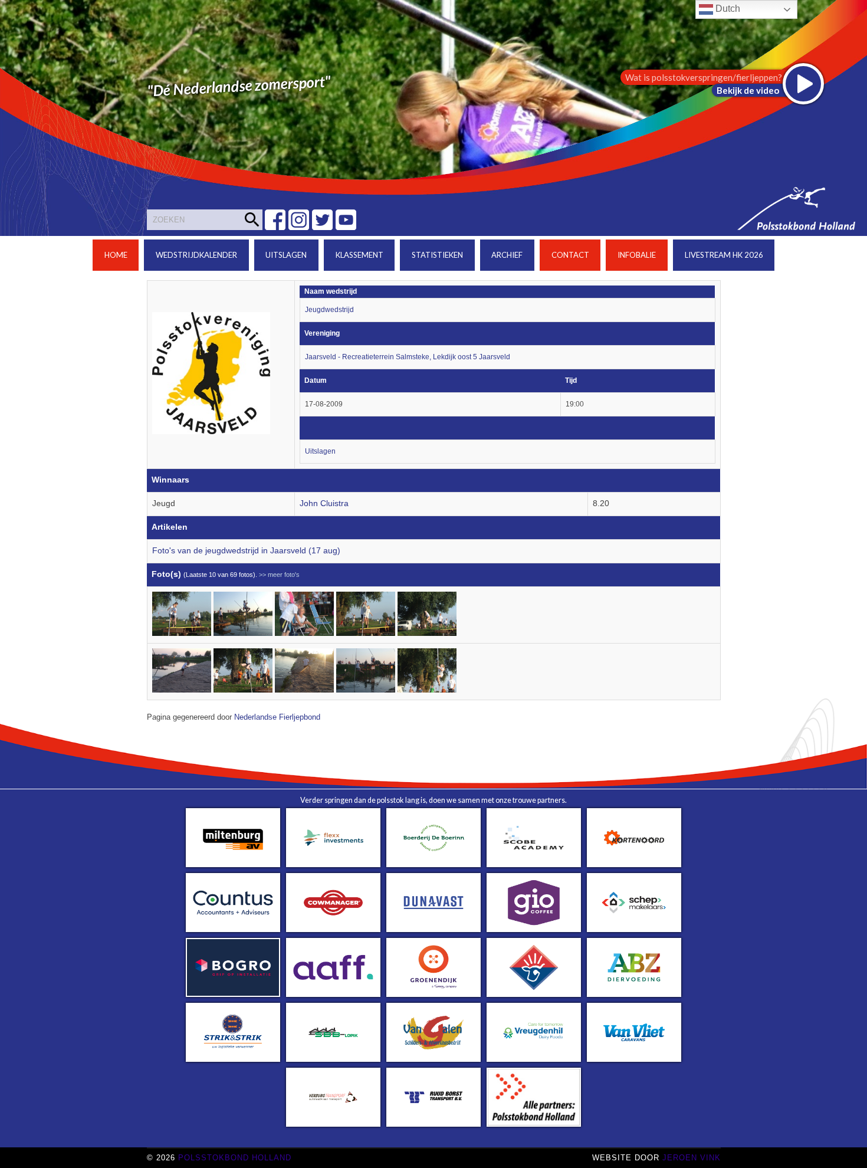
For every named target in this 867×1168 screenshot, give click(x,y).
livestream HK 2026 (724, 255)
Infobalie (637, 255)
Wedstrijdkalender (196, 255)
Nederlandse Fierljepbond (277, 717)
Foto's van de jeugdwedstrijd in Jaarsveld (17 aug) (246, 550)
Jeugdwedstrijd (329, 310)
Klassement (359, 255)
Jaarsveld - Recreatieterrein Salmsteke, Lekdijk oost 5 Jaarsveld (407, 357)
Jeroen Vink (691, 1157)
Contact (570, 255)
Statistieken (437, 255)
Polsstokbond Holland (234, 1157)
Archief (507, 255)
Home (115, 255)
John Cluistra (324, 503)
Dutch (726, 9)
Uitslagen (286, 255)
